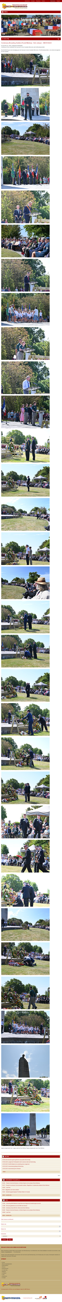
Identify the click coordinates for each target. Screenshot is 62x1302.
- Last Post (6, 1187)
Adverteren (27, 1)
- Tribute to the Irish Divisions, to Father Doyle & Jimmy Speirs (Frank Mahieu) (21, 1183)
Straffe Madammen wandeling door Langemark (16, 1164)
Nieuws (3, 1267)
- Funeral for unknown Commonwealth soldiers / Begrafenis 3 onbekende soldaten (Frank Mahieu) (25, 1185)
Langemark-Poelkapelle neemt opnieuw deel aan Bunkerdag (19, 1162)
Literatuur (4, 1273)
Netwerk (4, 1271)
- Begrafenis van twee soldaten (10, 1189)
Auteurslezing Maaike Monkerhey (12, 1166)
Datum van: (3, 1224)
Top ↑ (59, 1175)
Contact (33, 1)
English (58, 1)
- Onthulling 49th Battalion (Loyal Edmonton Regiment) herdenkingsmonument (21, 1203)
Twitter (43, 1)
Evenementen (5, 1268)
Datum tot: (3, 1229)
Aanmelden (8, 1195)
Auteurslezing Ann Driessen (11, 1168)
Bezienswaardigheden (7, 1263)
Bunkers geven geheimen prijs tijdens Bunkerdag (16, 1159)
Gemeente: (3, 1233)
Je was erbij (4, 1270)
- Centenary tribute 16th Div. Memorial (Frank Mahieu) (15, 1208)
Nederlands (52, 1)
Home (3, 1262)
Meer (4, 1171)
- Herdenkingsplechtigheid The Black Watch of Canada (16, 1192)
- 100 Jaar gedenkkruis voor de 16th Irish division (14, 1205)
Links (3, 1274)
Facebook (38, 1)
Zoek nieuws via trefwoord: (7, 1219)
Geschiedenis (5, 1265)
